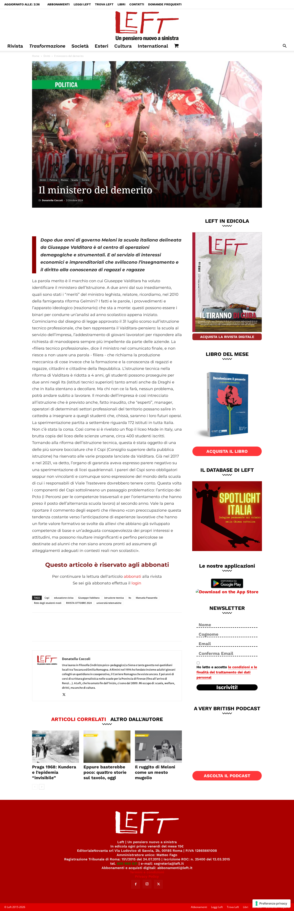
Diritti (46, 56)
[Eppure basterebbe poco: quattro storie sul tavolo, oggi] (107, 746)
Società (80, 46)
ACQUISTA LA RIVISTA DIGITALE (227, 337)
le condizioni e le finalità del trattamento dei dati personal (227, 672)
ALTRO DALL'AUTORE (136, 719)
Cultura (123, 46)
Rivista (15, 46)
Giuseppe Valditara (88, 597)
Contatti (136, 4)
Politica (53, 179)
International (153, 46)
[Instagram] (147, 884)
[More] (105, 221)
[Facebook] (62, 221)
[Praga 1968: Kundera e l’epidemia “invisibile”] (55, 746)
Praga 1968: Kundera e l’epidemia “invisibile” (54, 772)
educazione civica (63, 597)
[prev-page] (34, 787)
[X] (77, 221)
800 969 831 (127, 863)
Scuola (74, 179)
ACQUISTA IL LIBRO (227, 451)
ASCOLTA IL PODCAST (227, 775)
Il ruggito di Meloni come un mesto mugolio (155, 772)
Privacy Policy (147, 876)
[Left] (147, 25)
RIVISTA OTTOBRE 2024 (79, 602)
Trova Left (104, 4)
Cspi (47, 597)
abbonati (132, 576)
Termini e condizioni (147, 872)
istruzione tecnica (114, 597)
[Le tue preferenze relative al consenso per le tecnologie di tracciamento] (271, 903)
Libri (121, 4)
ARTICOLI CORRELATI (78, 719)
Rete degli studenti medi (47, 602)
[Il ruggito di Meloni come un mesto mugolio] (158, 746)
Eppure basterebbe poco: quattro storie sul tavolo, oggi (105, 772)
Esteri (101, 46)
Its (129, 597)
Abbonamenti (58, 4)
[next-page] (41, 787)
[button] (284, 46)
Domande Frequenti (164, 4)
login (136, 583)
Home (35, 56)
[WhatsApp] (91, 221)
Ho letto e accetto (227, 672)
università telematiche (108, 602)
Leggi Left (82, 4)
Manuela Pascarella (146, 597)
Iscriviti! (227, 687)
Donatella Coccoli (52, 200)
